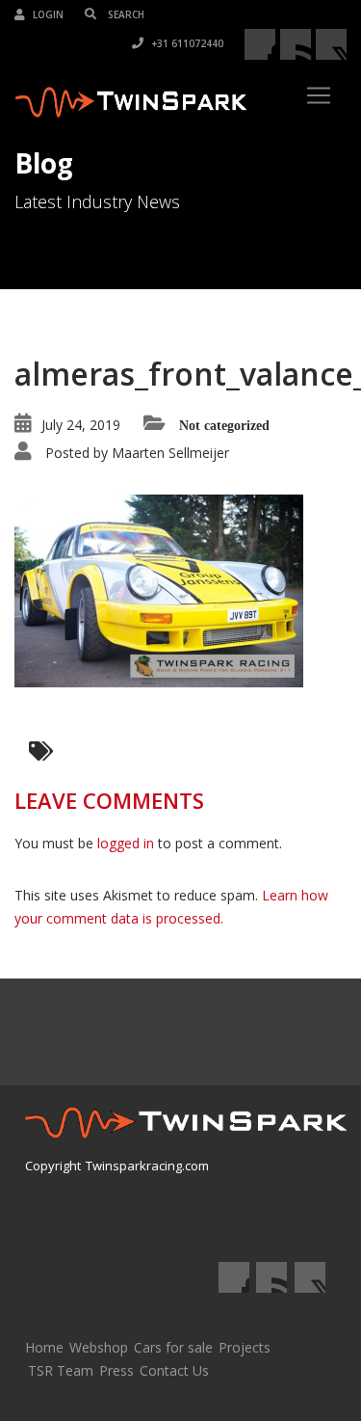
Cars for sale (173, 1347)
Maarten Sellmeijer (170, 452)
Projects (245, 1347)
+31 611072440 (185, 43)
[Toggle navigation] (319, 95)
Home (44, 1347)
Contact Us (174, 1370)
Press (116, 1370)
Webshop (98, 1347)
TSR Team (60, 1370)
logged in (125, 843)
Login (47, 14)
